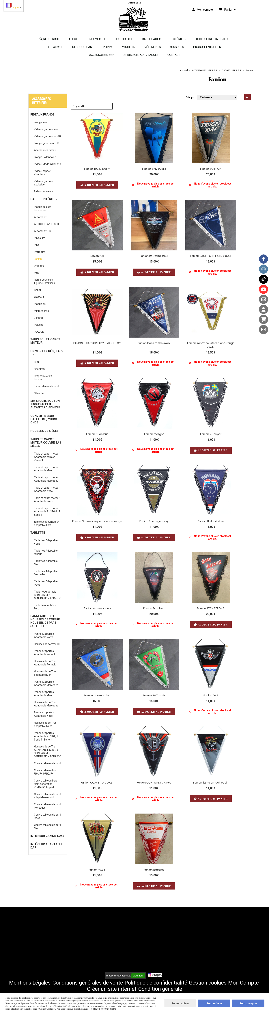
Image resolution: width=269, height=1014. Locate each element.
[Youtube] (263, 289)
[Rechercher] (247, 97)
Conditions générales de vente (87, 983)
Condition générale (160, 989)
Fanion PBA (97, 256)
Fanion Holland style (211, 521)
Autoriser (138, 975)
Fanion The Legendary (154, 521)
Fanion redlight (154, 434)
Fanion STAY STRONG (211, 608)
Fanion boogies (154, 870)
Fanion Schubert (154, 608)
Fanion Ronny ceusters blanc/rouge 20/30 (210, 345)
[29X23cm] (154, 403)
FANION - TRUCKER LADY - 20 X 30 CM (97, 343)
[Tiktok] (263, 279)
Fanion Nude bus (97, 434)
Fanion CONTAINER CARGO (154, 782)
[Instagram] (263, 269)
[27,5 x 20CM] (154, 664)
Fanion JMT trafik (154, 695)
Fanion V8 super (210, 434)
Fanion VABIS (97, 870)
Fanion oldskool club (97, 608)
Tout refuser (214, 1003)
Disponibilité (79, 106)
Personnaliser (180, 1003)
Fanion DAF (210, 695)
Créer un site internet (112, 989)
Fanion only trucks (154, 169)
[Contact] (263, 299)
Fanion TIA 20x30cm (97, 169)
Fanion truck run (210, 169)
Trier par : (190, 97)
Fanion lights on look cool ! (210, 782)
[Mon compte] (263, 309)
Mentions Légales (30, 983)
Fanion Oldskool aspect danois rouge (97, 521)
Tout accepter (248, 1003)
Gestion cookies (208, 983)
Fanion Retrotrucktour (154, 256)
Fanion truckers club (97, 695)
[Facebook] (263, 259)
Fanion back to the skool (154, 343)
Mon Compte (243, 983)
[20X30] (210, 664)
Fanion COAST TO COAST (97, 782)
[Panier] (263, 319)
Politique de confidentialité (156, 983)
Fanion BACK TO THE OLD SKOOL (210, 256)
